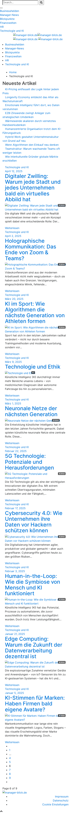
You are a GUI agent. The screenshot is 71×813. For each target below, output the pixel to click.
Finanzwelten (8, 22)
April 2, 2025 (13, 236)
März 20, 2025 (14, 299)
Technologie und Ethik (32, 366)
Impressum (62, 796)
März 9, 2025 (13, 361)
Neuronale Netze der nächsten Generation (31, 411)
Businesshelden (9, 11)
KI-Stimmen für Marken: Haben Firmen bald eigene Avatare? (35, 704)
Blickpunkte (7, 18)
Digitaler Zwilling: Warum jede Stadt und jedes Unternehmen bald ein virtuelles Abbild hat (33, 188)
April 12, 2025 (13, 171)
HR (2, 26)
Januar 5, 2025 (14, 693)
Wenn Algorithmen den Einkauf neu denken (32, 144)
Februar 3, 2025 (15, 571)
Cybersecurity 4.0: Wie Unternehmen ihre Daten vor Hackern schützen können (33, 522)
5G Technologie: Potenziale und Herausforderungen (29, 462)
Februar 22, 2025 (16, 451)
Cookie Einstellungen (55, 804)
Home (13, 72)
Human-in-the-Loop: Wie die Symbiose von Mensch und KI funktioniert (32, 585)
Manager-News (9, 15)
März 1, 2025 (13, 403)
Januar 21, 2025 (15, 634)
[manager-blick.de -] (50, 39)
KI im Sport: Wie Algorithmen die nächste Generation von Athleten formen (35, 312)
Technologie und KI (12, 30)
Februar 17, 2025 (15, 508)
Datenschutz (61, 800)
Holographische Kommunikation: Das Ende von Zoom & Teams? (30, 250)
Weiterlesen (12, 228)
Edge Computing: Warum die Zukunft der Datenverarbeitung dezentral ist (33, 648)
